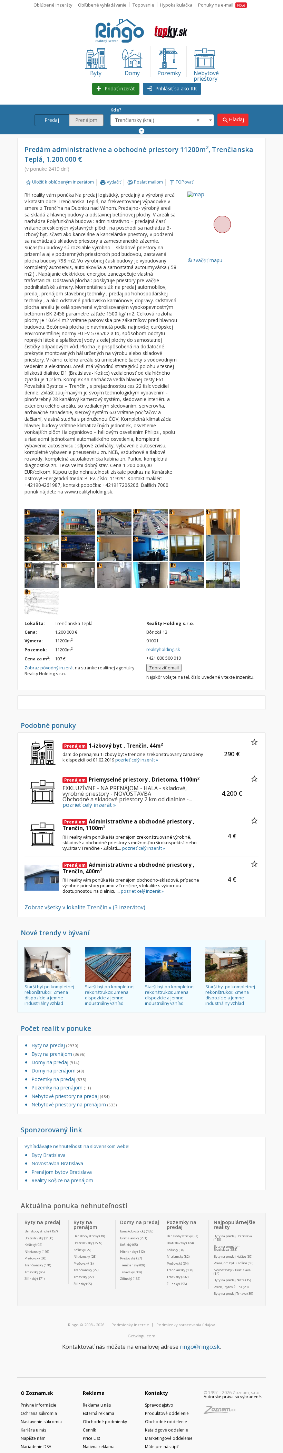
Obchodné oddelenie (166, 1422)
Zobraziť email (164, 668)
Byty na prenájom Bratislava (227, 1248)
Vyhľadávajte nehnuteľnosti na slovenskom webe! (77, 1146)
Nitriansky (33, 1251)
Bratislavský (34, 1238)
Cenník (89, 1430)
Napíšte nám (33, 1438)
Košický (30, 1244)
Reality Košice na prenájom (62, 1180)
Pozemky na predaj (58, 1079)
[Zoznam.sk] (222, 1412)
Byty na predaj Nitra (229, 1280)
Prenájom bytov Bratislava (61, 1172)
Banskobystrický (37, 1231)
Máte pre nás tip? (161, 1447)
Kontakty (156, 1393)
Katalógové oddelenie (166, 1430)
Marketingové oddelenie (169, 1438)
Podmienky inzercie (130, 1324)
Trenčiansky (34, 1265)
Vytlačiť (110, 182)
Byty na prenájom (58, 1054)
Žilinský (31, 1278)
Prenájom (86, 120)
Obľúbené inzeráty (52, 5)
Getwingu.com (141, 1335)
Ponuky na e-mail (221, 5)
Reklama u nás (97, 1405)
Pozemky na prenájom (61, 1087)
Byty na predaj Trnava (230, 1293)
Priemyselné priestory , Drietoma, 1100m (131, 779)
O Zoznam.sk (37, 1393)
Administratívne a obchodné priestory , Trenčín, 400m (128, 868)
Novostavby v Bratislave (232, 1270)
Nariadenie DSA (36, 1447)
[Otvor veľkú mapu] (221, 224)
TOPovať (181, 182)
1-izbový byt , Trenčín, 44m (113, 745)
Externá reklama (98, 1413)
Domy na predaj (55, 1062)
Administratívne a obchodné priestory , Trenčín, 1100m (128, 825)
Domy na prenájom (57, 1070)
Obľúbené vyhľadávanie (102, 5)
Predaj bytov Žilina (228, 1287)
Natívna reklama (99, 1447)
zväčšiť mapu (204, 260)
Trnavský (31, 1272)
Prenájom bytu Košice (230, 1263)
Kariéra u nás (33, 1430)
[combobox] (162, 120)
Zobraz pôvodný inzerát (49, 668)
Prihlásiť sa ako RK (175, 88)
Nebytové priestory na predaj (70, 1096)
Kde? (115, 110)
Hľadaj (233, 119)
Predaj (52, 120)
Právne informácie (38, 1405)
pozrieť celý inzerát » (136, 760)
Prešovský (32, 1258)
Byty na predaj (54, 1045)
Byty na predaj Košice (230, 1256)
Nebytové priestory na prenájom (74, 1104)
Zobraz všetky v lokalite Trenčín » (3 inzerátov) (85, 907)
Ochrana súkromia (39, 1413)
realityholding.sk (163, 649)
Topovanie (143, 5)
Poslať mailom (145, 182)
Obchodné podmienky (105, 1422)
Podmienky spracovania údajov (185, 1324)
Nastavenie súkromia (41, 1422)
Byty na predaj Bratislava (233, 1236)
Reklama (94, 1393)
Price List (91, 1438)
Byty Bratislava (48, 1155)
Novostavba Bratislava (57, 1163)
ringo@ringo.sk (200, 1347)
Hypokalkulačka (176, 5)
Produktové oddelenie (167, 1413)
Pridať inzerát (119, 88)
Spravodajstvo (159, 1405)
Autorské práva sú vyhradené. (233, 1397)
